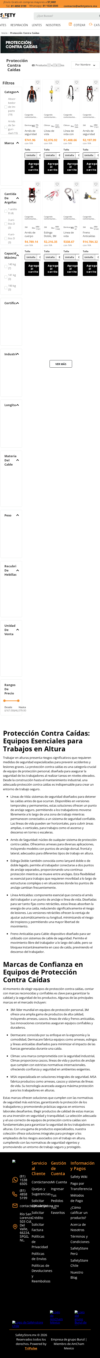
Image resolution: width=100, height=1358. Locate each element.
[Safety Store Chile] (31, 1167)
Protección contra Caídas (24, 3)
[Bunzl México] (81, 1162)
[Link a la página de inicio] (4, 3)
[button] (46, 67)
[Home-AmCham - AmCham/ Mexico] (56, 1162)
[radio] (49, 36)
